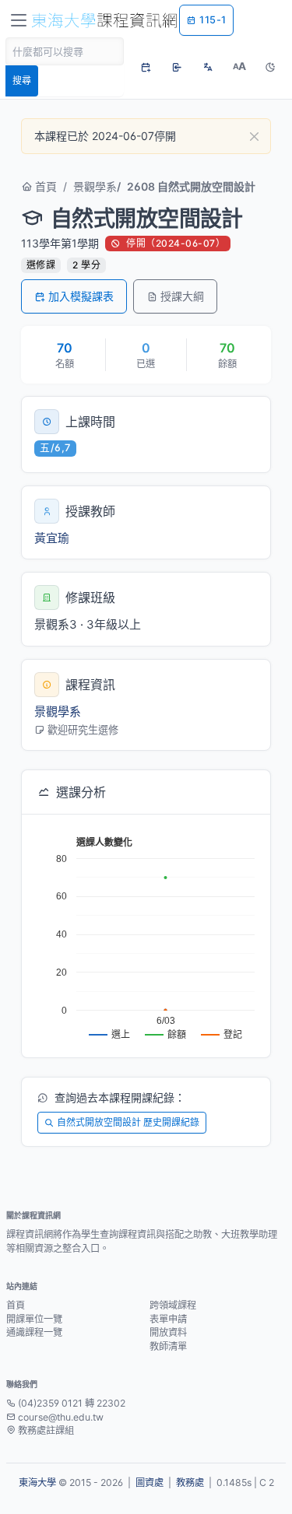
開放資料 (168, 1332)
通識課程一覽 (34, 1332)
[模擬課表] (145, 66)
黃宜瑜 (51, 538)
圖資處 (149, 1482)
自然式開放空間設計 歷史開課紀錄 (128, 1122)
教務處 (190, 1482)
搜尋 (21, 80)
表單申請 (168, 1319)
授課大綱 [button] (182, 296)
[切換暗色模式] (270, 66)
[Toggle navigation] (18, 20)
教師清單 (168, 1346)
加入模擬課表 (81, 296)
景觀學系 (95, 186)
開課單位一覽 (34, 1319)
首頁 (44, 186)
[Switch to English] (207, 66)
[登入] (176, 66)
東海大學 (37, 1482)
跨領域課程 (173, 1305)
